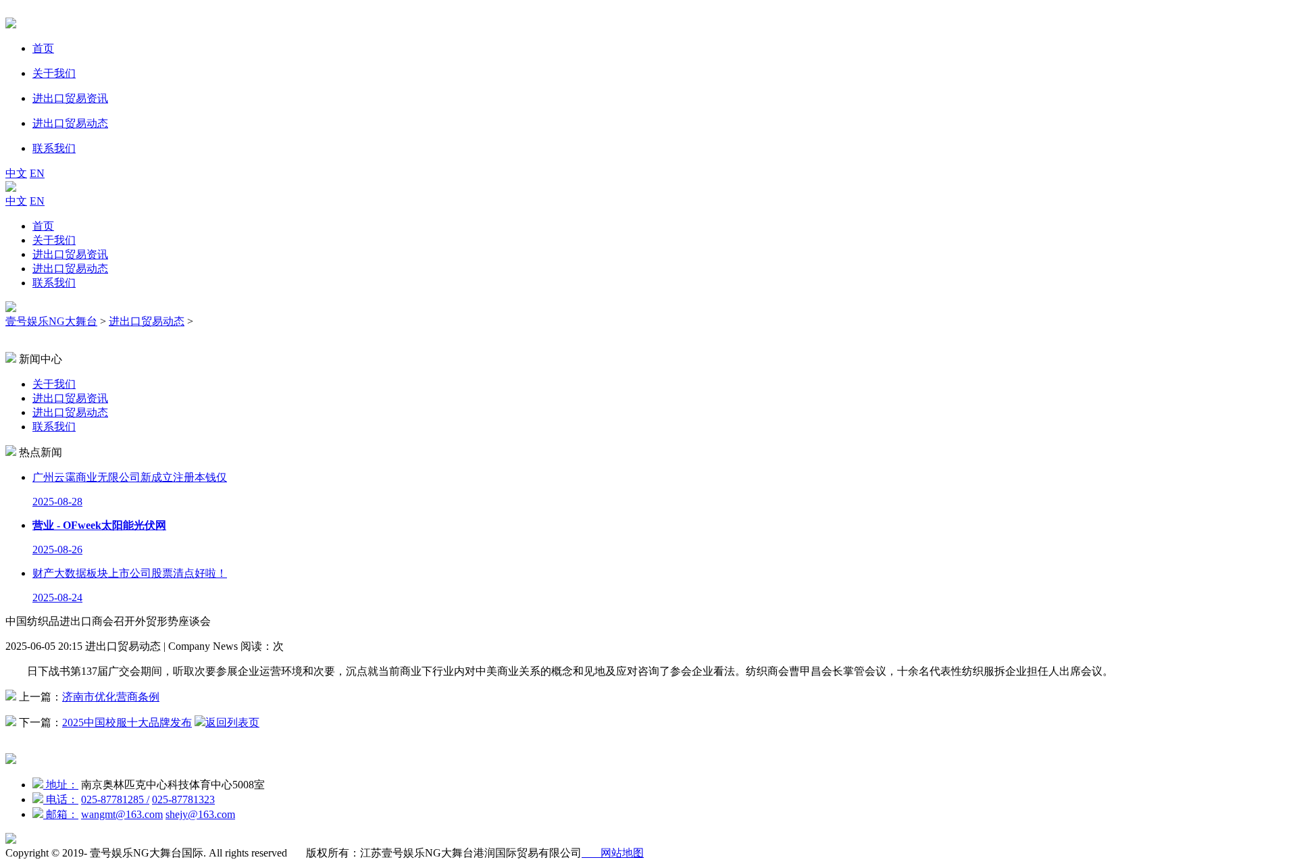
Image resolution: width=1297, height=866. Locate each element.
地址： (60, 784)
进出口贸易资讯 (70, 254)
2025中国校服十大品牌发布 (127, 722)
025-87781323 (183, 799)
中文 (16, 173)
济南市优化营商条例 (110, 697)
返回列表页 (232, 722)
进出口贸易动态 (70, 268)
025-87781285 (115, 799)
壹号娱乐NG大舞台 (51, 321)
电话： (60, 799)
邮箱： (60, 814)
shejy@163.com (200, 814)
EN (37, 173)
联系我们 (54, 282)
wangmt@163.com (122, 814)
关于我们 (54, 240)
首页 (43, 226)
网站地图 (613, 853)
